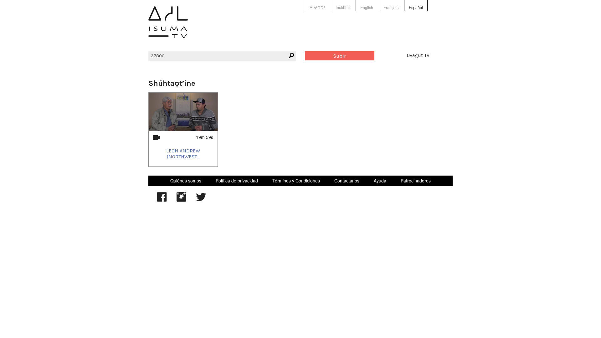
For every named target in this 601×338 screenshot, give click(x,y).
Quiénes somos (185, 180)
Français (390, 7)
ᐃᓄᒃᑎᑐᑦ (317, 7)
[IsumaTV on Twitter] (201, 200)
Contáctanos (346, 180)
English (366, 7)
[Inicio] (168, 26)
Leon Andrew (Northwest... (183, 154)
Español (416, 7)
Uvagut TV (418, 55)
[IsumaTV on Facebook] (162, 200)
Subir (339, 56)
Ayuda (380, 180)
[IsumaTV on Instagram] (181, 200)
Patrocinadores (416, 180)
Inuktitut (343, 7)
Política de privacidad (237, 180)
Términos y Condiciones (296, 180)
